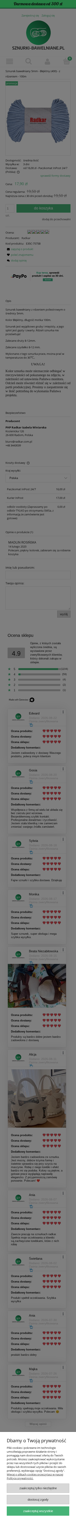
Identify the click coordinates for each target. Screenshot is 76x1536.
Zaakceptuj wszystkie (38, 1511)
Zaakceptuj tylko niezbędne (38, 1488)
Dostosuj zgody (38, 1499)
